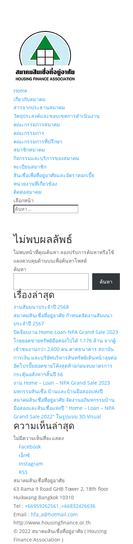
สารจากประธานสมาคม (39, 107)
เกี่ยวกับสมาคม (29, 99)
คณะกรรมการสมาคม (36, 124)
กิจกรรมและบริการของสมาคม (46, 158)
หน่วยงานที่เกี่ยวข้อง (35, 183)
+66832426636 (78, 505)
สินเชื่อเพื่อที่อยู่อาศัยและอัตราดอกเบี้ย (53, 175)
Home (20, 90)
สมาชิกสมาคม (29, 149)
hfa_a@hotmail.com (54, 514)
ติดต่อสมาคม (27, 191)
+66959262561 (42, 505)
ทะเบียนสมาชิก (29, 166)
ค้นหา (19, 269)
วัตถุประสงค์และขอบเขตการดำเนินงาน (56, 115)
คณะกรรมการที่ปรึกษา (37, 141)
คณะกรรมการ (28, 133)
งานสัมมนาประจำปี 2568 (41, 306)
